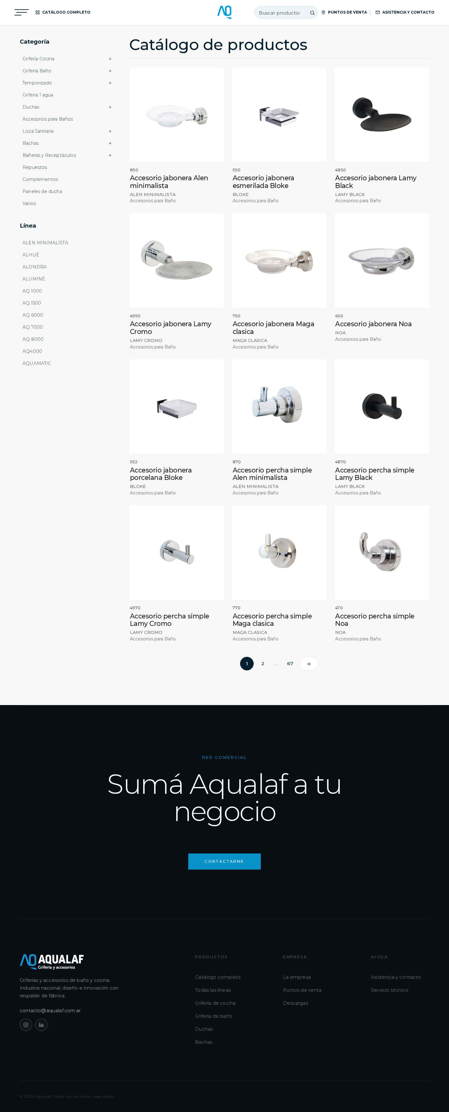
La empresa (297, 977)
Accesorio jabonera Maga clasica (273, 328)
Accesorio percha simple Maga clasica (272, 620)
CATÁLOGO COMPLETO (66, 12)
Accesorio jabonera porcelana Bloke (161, 474)
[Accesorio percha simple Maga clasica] (279, 552)
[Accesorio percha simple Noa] (382, 552)
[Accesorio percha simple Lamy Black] (382, 406)
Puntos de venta (302, 990)
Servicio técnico (389, 990)
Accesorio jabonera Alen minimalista (169, 182)
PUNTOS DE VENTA (347, 12)
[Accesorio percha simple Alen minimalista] (279, 406)
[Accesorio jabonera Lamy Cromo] (176, 260)
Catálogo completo (218, 977)
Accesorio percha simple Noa (374, 620)
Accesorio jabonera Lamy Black (376, 182)
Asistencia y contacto (396, 977)
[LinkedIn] (41, 1025)
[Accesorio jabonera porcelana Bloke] (176, 406)
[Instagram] (26, 1025)
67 (290, 663)
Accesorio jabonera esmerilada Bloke (263, 182)
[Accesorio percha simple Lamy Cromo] (176, 552)
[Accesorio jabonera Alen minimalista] (176, 114)
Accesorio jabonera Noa (373, 324)
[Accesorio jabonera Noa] (382, 260)
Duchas (204, 1029)
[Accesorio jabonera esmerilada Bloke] (279, 114)
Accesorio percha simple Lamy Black (374, 474)
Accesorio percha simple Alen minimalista (272, 474)
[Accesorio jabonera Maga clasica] (279, 260)
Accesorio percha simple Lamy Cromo (169, 620)
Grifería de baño (213, 1016)
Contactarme (224, 861)
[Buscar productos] (312, 12)
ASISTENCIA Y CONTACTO (408, 12)
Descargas (295, 1003)
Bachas (203, 1042)
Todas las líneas (213, 990)
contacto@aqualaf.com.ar (50, 1010)
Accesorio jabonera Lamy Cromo (170, 328)
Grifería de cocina (215, 1003)
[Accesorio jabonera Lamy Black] (382, 114)
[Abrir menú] (22, 12)
